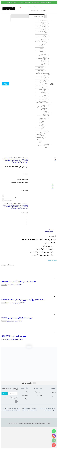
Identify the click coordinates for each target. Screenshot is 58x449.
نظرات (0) (50, 232)
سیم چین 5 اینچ (22, 161)
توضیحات (50, 229)
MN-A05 (26, 160)
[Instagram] (16, 401)
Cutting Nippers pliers (8, 159)
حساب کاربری (25, 395)
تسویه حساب (53, 392)
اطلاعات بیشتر (10, 284)
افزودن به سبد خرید (7, 200)
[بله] (54, 440)
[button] (55, 15)
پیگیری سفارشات (34, 10)
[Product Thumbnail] (55, 157)
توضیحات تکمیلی (49, 231)
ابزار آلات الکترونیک (9, 157)
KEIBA (16, 159)
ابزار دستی (25, 159)
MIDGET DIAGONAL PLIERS (15, 160)
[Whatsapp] (54, 431)
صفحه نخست (43, 6)
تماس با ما (43, 10)
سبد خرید (54, 396)
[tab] (27, 229)
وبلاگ (29, 6)
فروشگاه (35, 6)
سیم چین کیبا (14, 161)
